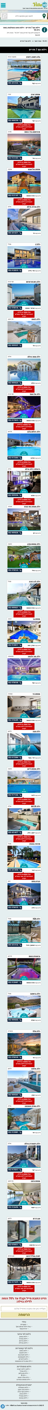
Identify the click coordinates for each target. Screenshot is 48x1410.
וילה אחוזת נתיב (33, 544)
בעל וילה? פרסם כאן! (23, 1326)
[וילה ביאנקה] (24, 1006)
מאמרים (23, 1324)
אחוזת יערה (35, 94)
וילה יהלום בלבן (33, 431)
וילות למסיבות (23, 1355)
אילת (9, 207)
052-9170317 (13, 1170)
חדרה (10, 132)
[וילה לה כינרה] (24, 594)
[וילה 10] (39, 4)
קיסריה (10, 1031)
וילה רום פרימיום (33, 281)
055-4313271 (13, 233)
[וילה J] (24, 257)
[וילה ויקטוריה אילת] (24, 1156)
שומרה (10, 694)
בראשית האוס (34, 956)
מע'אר (10, 506)
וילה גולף (36, 1031)
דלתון (10, 731)
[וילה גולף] (24, 1044)
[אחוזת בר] (24, 632)
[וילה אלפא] (24, 1081)
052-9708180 (13, 682)
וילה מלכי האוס (23, 1377)
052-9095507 (13, 1095)
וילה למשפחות (23, 1357)
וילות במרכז (23, 1338)
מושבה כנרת (12, 57)
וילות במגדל (23, 1396)
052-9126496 (13, 1207)
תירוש (10, 431)
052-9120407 (13, 982)
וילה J (37, 244)
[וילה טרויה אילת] (24, 219)
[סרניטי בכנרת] (24, 856)
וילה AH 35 (35, 806)
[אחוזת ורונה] (24, 1194)
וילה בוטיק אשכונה (32, 1106)
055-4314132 (13, 945)
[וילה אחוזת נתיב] (24, 557)
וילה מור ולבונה (34, 656)
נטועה (10, 544)
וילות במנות (23, 1398)
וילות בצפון (23, 1336)
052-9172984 (13, 757)
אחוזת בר (36, 619)
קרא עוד (37, 35)
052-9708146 (13, 308)
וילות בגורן (23, 1394)
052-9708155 (13, 907)
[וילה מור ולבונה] (24, 669)
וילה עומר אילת (34, 356)
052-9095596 (13, 495)
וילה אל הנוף (35, 394)
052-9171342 (13, 795)
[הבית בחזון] (24, 894)
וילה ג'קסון (36, 319)
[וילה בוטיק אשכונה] (24, 1119)
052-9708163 (13, 570)
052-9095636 (13, 532)
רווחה (10, 619)
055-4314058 (13, 870)
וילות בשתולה (23, 1387)
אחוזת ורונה (35, 1181)
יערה (9, 94)
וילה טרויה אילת (33, 206)
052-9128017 (13, 645)
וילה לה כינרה (34, 581)
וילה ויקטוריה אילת (32, 1143)
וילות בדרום (23, 1341)
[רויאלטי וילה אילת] (24, 482)
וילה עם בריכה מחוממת (23, 1361)
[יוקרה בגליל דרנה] (24, 1269)
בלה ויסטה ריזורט (33, 57)
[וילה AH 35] (24, 819)
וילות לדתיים (23, 1359)
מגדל (9, 244)
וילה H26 (36, 918)
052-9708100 (13, 1057)
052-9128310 (13, 270)
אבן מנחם (11, 1256)
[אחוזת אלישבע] (24, 182)
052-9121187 (13, 195)
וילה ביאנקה (35, 993)
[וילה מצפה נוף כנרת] (24, 519)
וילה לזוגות (23, 1353)
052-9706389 (13, 720)
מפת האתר (24, 1403)
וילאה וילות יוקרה (23, 1369)
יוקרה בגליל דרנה (33, 1256)
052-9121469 (13, 158)
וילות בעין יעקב (23, 1389)
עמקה (10, 169)
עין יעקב (10, 319)
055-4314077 (13, 832)
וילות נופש (23, 1350)
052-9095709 (13, 120)
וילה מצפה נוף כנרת (32, 506)
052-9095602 (13, 1020)
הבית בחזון (36, 881)
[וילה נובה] (24, 744)
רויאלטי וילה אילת (32, 469)
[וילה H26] (24, 931)
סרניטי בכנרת (34, 843)
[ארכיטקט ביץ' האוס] (24, 144)
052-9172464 (13, 458)
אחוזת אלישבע (34, 169)
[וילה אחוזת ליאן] (24, 782)
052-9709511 (13, 1244)
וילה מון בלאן (23, 1373)
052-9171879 (13, 1282)
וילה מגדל (23, 1371)
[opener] (3, 5)
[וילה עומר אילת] (24, 369)
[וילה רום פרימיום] (24, 294)
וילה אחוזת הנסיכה (23, 1379)
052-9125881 (13, 1132)
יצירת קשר (23, 1328)
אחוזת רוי (36, 694)
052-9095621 (13, 607)
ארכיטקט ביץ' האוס (32, 131)
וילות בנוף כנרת (23, 1391)
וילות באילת (23, 1343)
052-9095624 (13, 383)
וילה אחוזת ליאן (33, 768)
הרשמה (24, 1314)
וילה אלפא (35, 1068)
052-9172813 (13, 420)
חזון (9, 881)
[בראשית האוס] (24, 969)
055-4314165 (13, 83)
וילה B (23, 1375)
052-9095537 (13, 345)
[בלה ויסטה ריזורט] (24, 70)
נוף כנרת (11, 281)
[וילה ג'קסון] (24, 332)
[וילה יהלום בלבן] (24, 444)
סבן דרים (36, 1218)
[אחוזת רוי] (24, 707)
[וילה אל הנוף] (24, 407)
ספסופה (11, 656)
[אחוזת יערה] (24, 107)
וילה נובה (36, 731)
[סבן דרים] (24, 1231)
